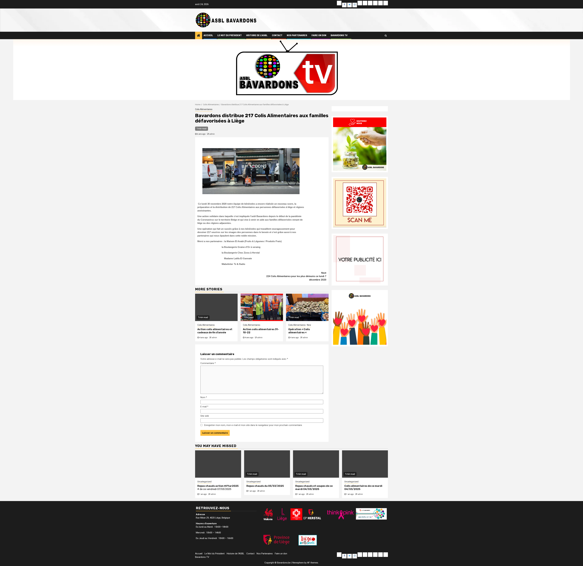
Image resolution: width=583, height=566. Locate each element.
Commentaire (208, 363)
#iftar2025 (231, 485)
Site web (204, 416)
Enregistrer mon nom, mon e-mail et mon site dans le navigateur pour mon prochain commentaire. (253, 425)
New (309, 325)
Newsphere (298, 562)
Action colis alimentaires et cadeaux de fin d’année (214, 331)
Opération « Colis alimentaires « (299, 331)
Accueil (208, 35)
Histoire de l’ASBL (257, 35)
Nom (203, 397)
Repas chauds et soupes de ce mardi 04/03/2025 (314, 487)
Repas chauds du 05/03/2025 (265, 485)
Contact (277, 35)
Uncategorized (204, 481)
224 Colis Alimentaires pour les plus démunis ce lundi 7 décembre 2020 (296, 276)
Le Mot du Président (229, 35)
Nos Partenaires (297, 35)
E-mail (204, 406)
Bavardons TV (339, 35)
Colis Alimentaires (203, 109)
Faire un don (319, 35)
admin (212, 134)
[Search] (386, 35)
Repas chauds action (210, 485)
